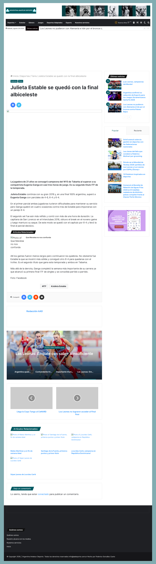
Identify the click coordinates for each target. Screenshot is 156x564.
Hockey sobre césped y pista (54, 345)
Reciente (138, 130)
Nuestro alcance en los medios (19, 539)
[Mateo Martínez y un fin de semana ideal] (23, 441)
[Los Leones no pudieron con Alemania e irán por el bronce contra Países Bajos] (114, 107)
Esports (69, 23)
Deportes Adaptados (54, 23)
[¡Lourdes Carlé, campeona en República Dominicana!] (84, 441)
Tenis (34, 76)
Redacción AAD (34, 311)
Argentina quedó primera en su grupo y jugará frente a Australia (54, 353)
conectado (43, 494)
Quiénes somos (13, 535)
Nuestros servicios (82, 23)
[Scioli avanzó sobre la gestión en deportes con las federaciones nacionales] (114, 143)
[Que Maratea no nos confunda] (17, 242)
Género (31, 23)
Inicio (16, 76)
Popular (115, 130)
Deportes (11, 23)
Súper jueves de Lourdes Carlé (23, 474)
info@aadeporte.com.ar (78, 557)
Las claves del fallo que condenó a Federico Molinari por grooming (132, 153)
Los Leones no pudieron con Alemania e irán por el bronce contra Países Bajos (80, 28)
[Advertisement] (78, 49)
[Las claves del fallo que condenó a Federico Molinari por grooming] (114, 154)
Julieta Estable (59, 286)
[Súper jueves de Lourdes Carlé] (23, 464)
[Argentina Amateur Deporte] (21, 10)
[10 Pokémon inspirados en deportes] (114, 177)
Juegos (40, 23)
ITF (44, 286)
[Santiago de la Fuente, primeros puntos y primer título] (54, 441)
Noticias (14, 81)
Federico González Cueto (105, 557)
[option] (54, 355)
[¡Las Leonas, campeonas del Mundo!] (114, 85)
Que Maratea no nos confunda (38, 237)
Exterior (22, 23)
